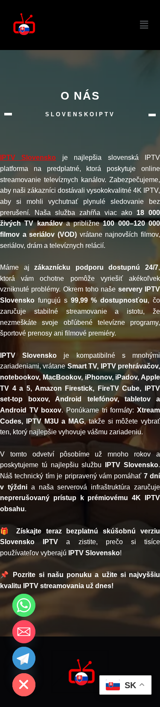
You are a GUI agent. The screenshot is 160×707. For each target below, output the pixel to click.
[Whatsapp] (23, 605)
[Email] (23, 631)
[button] (144, 25)
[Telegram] (23, 658)
